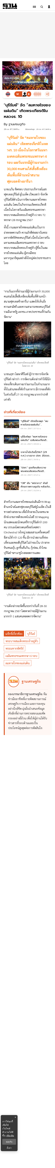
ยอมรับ (9, 1142)
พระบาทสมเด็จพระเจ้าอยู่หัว (22, 641)
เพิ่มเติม (10, 1135)
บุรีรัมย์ (31, 633)
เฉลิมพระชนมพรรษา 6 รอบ (21, 656)
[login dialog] (49, 6)
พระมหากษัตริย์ (15, 648)
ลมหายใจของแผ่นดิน (18, 663)
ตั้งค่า (9, 1148)
